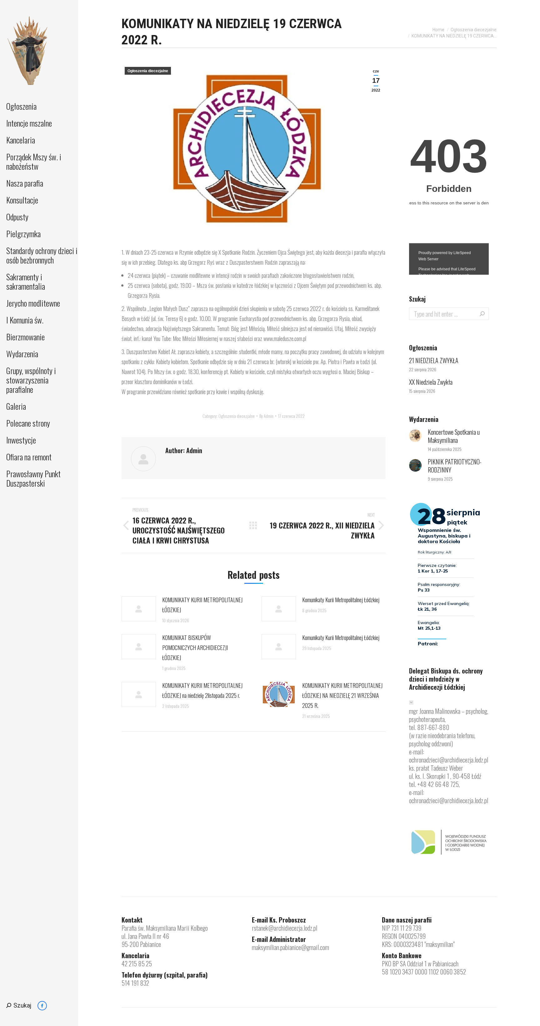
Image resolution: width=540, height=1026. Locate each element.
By (266, 416)
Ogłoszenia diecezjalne (148, 71)
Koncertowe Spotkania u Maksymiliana (454, 436)
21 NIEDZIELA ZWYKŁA (433, 360)
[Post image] (139, 608)
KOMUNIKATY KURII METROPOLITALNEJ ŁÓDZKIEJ (202, 605)
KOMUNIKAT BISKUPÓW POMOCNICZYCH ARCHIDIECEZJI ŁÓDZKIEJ (195, 647)
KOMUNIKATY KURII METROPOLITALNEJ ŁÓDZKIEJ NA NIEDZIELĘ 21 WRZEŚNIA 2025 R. (342, 695)
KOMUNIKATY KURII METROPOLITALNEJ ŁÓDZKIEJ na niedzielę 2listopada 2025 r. (202, 690)
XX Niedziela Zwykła (430, 382)
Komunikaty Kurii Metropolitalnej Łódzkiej (340, 600)
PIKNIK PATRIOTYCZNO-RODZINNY (455, 466)
